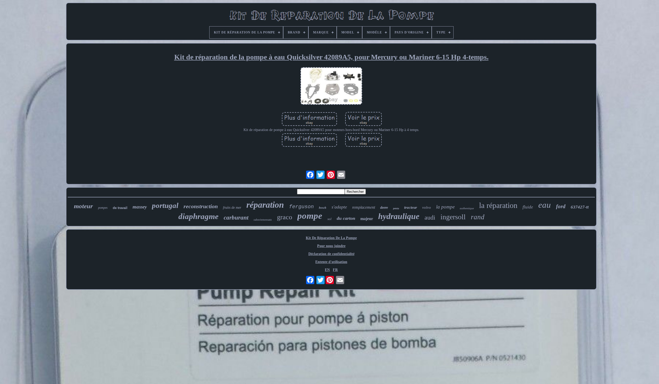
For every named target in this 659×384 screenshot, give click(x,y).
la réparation (498, 205)
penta (396, 208)
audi (429, 217)
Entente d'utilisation (331, 262)
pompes (103, 208)
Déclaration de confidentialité (331, 254)
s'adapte (339, 207)
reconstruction (201, 206)
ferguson (301, 207)
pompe (309, 216)
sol (329, 219)
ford (561, 206)
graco (284, 217)
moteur (83, 206)
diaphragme (198, 216)
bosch (322, 207)
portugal (165, 205)
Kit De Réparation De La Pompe (331, 238)
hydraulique (398, 216)
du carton (346, 218)
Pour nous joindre (331, 246)
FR (335, 270)
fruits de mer (232, 208)
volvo (426, 207)
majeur (366, 218)
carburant (236, 217)
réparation (265, 205)
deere (384, 208)
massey (140, 207)
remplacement (363, 207)
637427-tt (580, 207)
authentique (467, 208)
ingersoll (453, 217)
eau (544, 205)
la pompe (445, 207)
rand (477, 217)
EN (327, 270)
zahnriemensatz (263, 219)
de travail (120, 208)
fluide (528, 207)
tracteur (410, 207)
